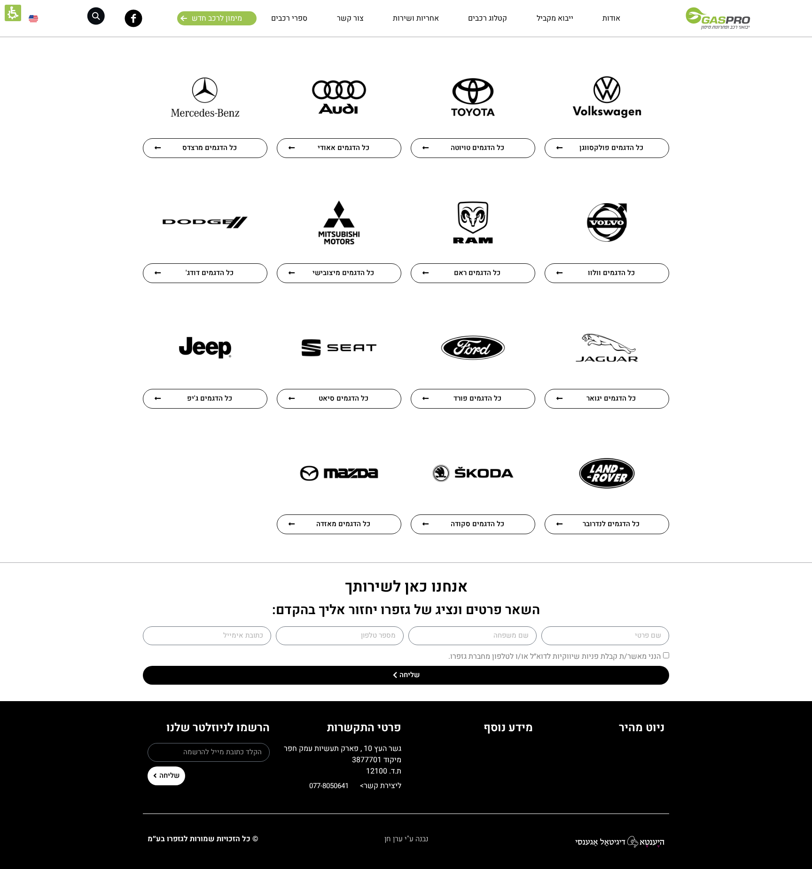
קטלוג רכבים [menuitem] (487, 18)
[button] (95, 16)
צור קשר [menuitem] (350, 18)
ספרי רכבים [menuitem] (289, 18)
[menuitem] (33, 18)
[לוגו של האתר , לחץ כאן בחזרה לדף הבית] (717, 19)
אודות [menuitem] (611, 18)
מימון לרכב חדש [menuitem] (217, 18)
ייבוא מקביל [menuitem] (555, 18)
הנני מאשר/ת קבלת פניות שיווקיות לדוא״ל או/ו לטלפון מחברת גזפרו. (554, 656)
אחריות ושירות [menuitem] (416, 18)
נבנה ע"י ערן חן (406, 839)
